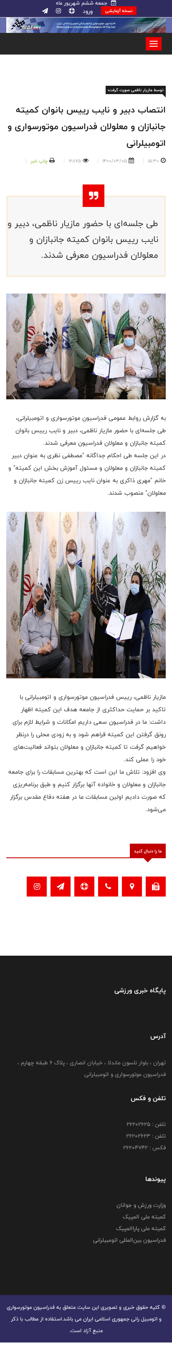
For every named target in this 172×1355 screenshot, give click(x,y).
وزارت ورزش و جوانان (141, 1205)
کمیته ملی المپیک (144, 1217)
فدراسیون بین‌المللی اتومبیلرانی (129, 1240)
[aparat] (71, 11)
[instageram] (57, 11)
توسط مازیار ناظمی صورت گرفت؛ (136, 90)
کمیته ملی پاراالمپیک (141, 1228)
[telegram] (45, 11)
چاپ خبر (39, 161)
